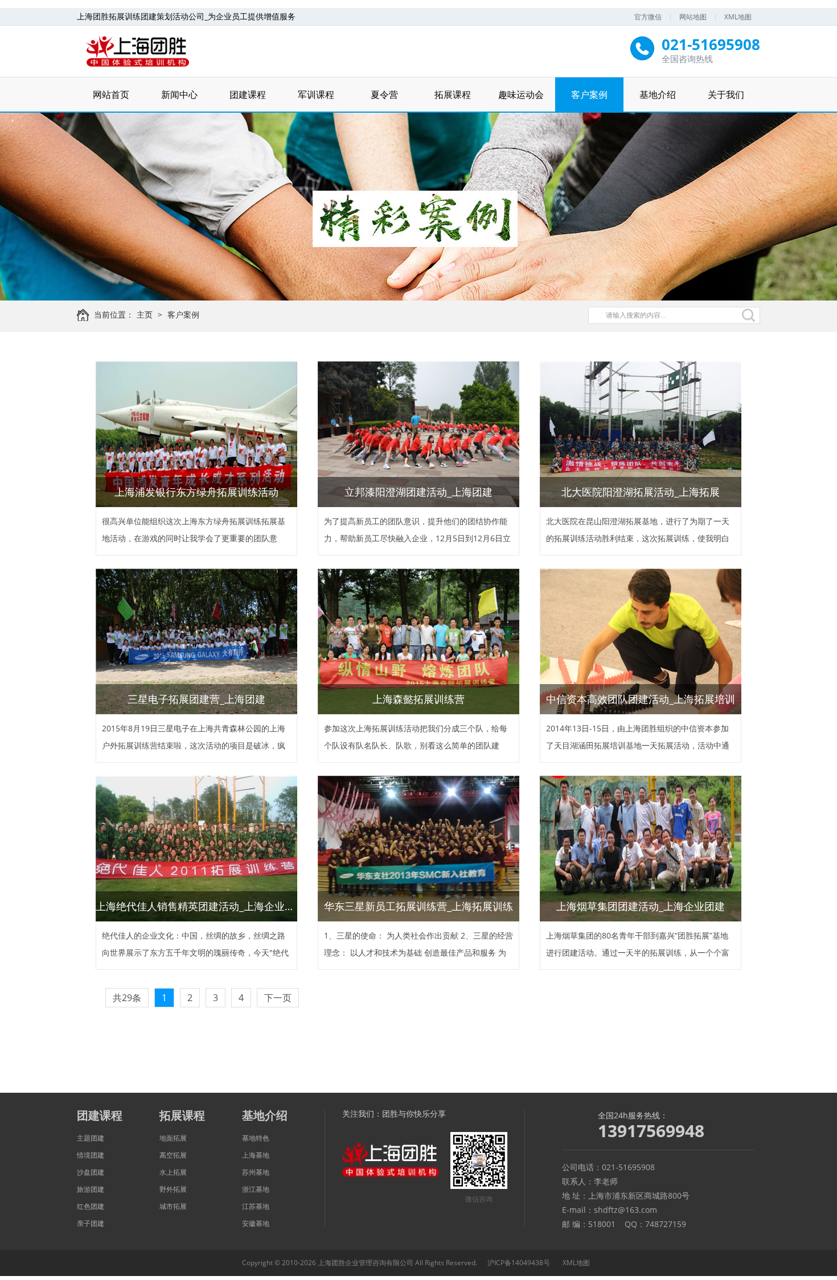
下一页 (278, 997)
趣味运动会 (521, 94)
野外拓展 (173, 1189)
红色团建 (90, 1206)
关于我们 (726, 94)
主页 (145, 314)
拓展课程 (452, 94)
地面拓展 (173, 1138)
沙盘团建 (90, 1172)
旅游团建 (90, 1189)
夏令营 (384, 94)
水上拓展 (173, 1172)
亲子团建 (90, 1223)
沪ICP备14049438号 (518, 1262)
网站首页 (111, 94)
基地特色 (255, 1138)
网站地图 (693, 17)
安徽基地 (255, 1223)
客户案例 (589, 94)
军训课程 (316, 94)
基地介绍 (657, 94)
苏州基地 (255, 1172)
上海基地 (255, 1155)
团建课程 (247, 94)
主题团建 (90, 1138)
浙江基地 (255, 1189)
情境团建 (90, 1155)
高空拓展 (173, 1155)
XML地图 (738, 17)
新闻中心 (179, 94)
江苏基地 (255, 1206)
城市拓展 (173, 1206)
